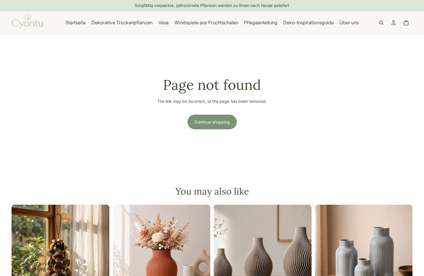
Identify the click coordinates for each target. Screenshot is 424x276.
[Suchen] (381, 22)
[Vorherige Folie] (20, 253)
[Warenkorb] (406, 22)
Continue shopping (212, 122)
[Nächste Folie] (100, 253)
